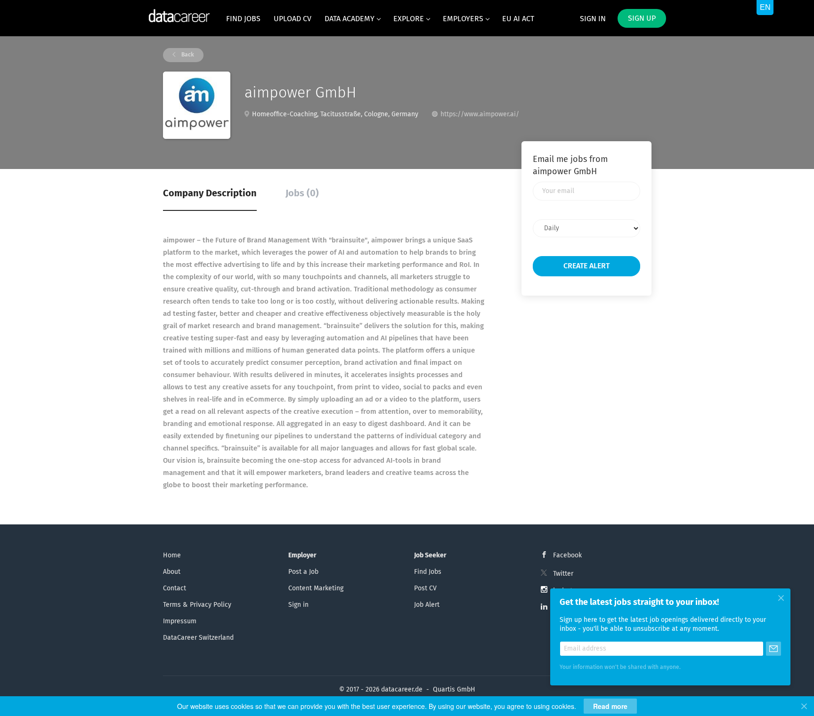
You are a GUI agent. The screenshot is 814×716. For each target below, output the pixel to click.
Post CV (425, 588)
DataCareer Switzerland (198, 638)
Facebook (567, 555)
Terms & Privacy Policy (197, 605)
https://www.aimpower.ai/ (479, 114)
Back (187, 55)
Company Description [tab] (210, 193)
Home (172, 555)
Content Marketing (315, 588)
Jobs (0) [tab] (302, 193)
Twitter (563, 574)
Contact (174, 588)
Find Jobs (427, 572)
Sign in (593, 19)
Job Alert (427, 605)
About (171, 572)
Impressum (179, 621)
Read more (610, 706)
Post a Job (303, 572)
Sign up (642, 18)
